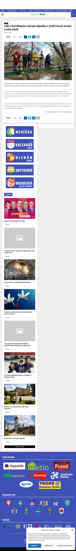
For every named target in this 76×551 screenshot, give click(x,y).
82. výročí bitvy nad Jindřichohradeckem (17, 282)
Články (6, 23)
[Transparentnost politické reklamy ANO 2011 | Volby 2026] (19, 238)
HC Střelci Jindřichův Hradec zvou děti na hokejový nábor (17, 376)
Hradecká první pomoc (48, 10)
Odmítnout (49, 546)
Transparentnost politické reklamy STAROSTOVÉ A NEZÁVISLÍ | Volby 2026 (17, 344)
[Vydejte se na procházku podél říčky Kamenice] (19, 394)
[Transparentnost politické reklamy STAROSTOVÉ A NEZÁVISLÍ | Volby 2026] (19, 331)
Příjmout (34, 546)
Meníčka (31, 10)
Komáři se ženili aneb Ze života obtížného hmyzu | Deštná (18, 313)
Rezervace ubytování (61, 10)
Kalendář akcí (37, 10)
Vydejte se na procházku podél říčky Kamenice (16, 408)
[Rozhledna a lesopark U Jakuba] (19, 425)
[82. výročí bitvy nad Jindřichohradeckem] (19, 269)
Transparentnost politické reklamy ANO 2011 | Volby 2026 (19, 252)
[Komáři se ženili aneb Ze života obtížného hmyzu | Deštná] (19, 299)
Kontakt (70, 10)
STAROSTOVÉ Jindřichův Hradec (14, 221)
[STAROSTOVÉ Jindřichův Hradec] (19, 208)
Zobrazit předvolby (64, 546)
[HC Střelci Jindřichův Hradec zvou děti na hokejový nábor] (19, 362)
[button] (72, 530)
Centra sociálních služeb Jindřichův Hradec (46, 83)
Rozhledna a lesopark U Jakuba (14, 438)
